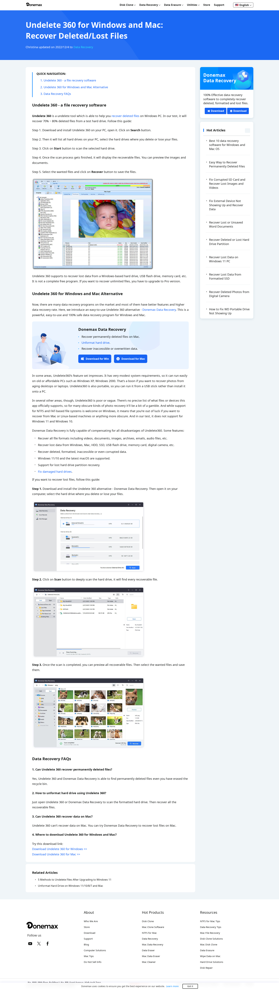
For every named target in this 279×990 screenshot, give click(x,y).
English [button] (244, 5)
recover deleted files (125, 116)
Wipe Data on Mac (210, 956)
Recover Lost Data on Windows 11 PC (223, 259)
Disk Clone (148, 921)
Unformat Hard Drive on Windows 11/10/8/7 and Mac (70, 886)
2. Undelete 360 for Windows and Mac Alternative (74, 87)
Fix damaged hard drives (55, 472)
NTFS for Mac (149, 932)
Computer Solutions (95, 950)
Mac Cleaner (149, 961)
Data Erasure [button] (172, 5)
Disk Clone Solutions (211, 938)
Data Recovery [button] (149, 5)
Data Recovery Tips (210, 927)
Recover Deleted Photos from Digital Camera (229, 294)
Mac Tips (89, 956)
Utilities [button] (192, 5)
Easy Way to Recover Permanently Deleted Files (227, 164)
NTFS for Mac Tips (210, 921)
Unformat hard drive (95, 343)
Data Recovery (83, 47)
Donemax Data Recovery (159, 310)
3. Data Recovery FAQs (55, 94)
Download (217, 111)
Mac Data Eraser (151, 956)
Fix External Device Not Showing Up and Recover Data (226, 205)
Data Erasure (207, 950)
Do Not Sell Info (92, 961)
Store (206, 5)
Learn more (172, 986)
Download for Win (97, 359)
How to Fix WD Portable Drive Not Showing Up (229, 311)
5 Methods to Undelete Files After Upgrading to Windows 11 (74, 879)
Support (219, 5)
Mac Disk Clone (208, 944)
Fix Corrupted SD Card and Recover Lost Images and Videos (227, 184)
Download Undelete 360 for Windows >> (59, 849)
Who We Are (91, 921)
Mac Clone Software (153, 927)
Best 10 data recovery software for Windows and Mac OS (227, 145)
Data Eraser (148, 950)
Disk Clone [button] (127, 5)
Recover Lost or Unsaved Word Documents (226, 224)
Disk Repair (206, 967)
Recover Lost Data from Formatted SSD (225, 276)
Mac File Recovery (210, 932)
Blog (86, 944)
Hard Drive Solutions (211, 961)
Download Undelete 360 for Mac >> (56, 854)
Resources (208, 912)
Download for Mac (133, 359)
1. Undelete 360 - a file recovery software (68, 80)
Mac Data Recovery (152, 944)
